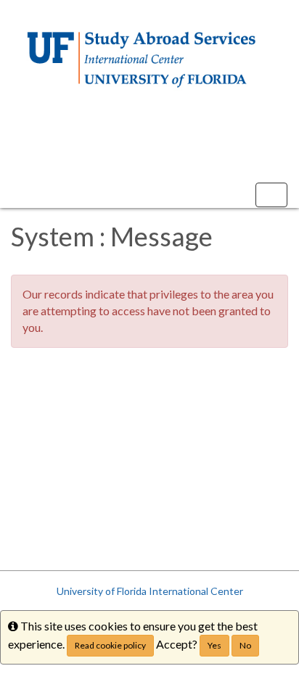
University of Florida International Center (150, 591)
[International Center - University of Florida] (149, 60)
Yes (214, 645)
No (245, 645)
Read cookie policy (110, 645)
